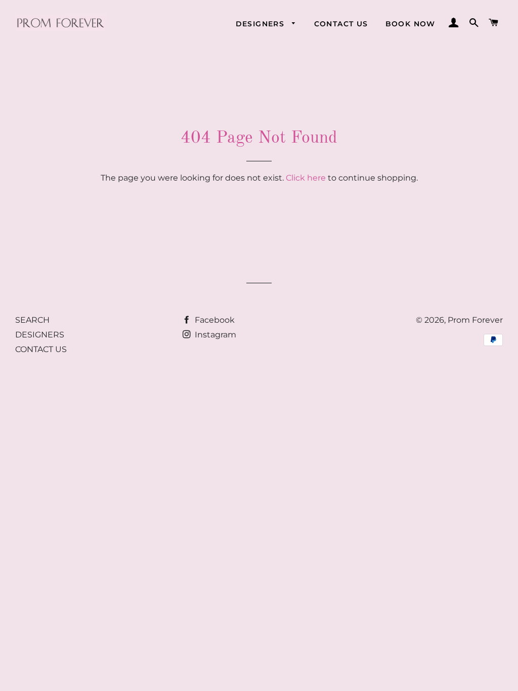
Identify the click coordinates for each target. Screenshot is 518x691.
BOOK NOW (410, 23)
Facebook (214, 320)
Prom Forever (475, 320)
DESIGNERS (261, 23)
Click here (306, 178)
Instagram (214, 334)
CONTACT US (341, 23)
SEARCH (32, 320)
